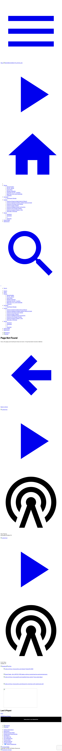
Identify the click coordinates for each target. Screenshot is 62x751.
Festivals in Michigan (12, 211)
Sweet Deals (7, 220)
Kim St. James (10, 188)
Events (5, 199)
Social (5, 212)
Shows (5, 185)
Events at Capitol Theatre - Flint (15, 210)
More (2, 713)
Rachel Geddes (10, 186)
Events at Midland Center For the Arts (16, 207)
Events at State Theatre (13, 205)
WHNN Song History (6, 716)
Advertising (6, 221)
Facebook (9, 214)
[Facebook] (7, 332)
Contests (6, 197)
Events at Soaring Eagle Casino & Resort (17, 201)
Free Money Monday (11, 198)
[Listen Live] (31, 440)
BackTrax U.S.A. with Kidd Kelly (14, 194)
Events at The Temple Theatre (14, 208)
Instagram (9, 215)
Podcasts (9, 195)
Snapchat (9, 218)
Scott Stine (9, 189)
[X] (6, 334)
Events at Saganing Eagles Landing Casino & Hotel (19, 202)
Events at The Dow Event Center (15, 204)
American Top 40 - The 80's (13, 192)
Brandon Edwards (11, 191)
